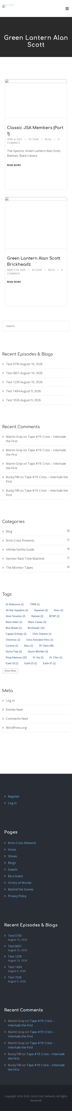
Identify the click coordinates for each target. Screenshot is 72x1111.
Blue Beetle (14, 628)
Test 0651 (13, 373)
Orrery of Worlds (19, 883)
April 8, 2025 (14, 139)
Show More (10, 670)
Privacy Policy (17, 896)
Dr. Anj (38, 657)
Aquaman (41, 610)
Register (14, 796)
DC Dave (34, 139)
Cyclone (12, 645)
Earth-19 (12, 663)
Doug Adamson (16, 657)
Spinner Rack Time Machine (25, 559)
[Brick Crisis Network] (8, 6)
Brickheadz (36, 628)
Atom (58, 610)
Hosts (12, 849)
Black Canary (37, 622)
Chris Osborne (41, 633)
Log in (10, 701)
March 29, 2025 (16, 269)
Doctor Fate (14, 651)
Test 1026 (13, 400)
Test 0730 (13, 364)
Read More (14, 165)
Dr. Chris (55, 657)
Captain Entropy (16, 633)
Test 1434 (13, 391)
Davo (28, 645)
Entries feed (14, 710)
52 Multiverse (15, 604)
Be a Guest (15, 876)
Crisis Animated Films (39, 639)
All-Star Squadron (17, 610)
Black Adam (14, 622)
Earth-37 (49, 663)
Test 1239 (13, 382)
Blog (48, 139)
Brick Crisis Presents (20, 540)
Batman (37, 616)
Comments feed (17, 719)
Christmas (13, 639)
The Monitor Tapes (19, 568)
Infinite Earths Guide (20, 549)
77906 (35, 604)
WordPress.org (16, 728)
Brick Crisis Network (22, 843)
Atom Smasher (15, 616)
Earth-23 (30, 663)
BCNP (54, 616)
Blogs (12, 863)
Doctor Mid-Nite (38, 651)
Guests (13, 869)
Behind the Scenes (20, 889)
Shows (12, 856)
